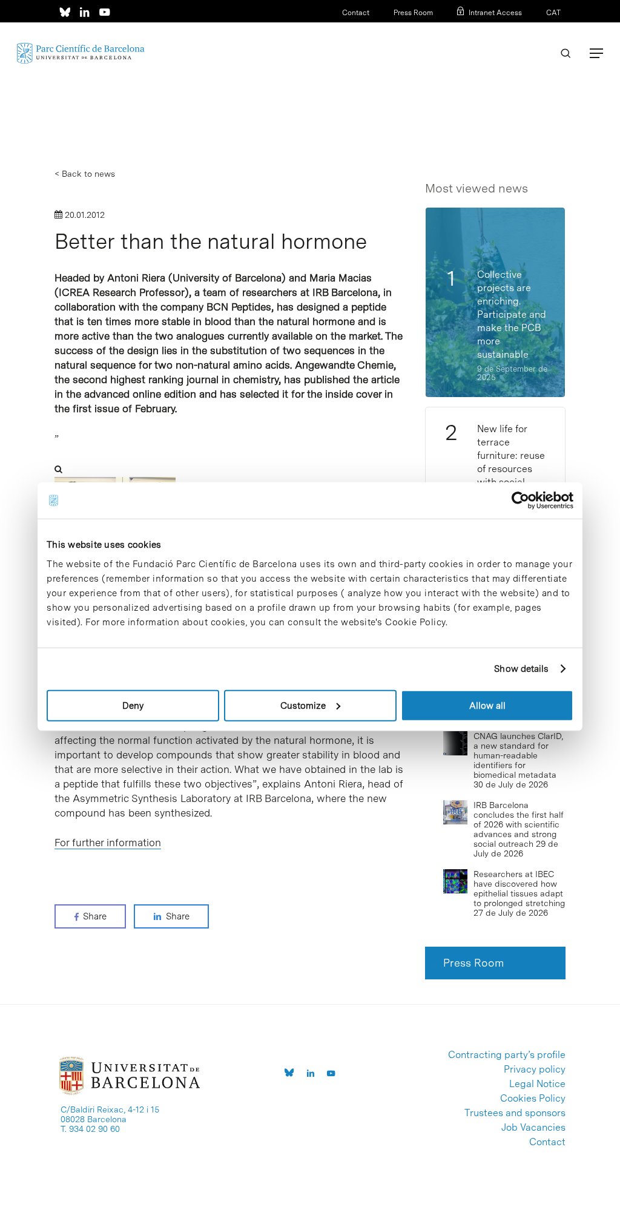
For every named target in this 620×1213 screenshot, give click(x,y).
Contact (355, 12)
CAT (553, 12)
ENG (553, 28)
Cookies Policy (533, 1098)
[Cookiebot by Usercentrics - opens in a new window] (520, 500)
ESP (533, 28)
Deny (132, 705)
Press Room (413, 12)
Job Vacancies (533, 1127)
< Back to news (84, 174)
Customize (303, 705)
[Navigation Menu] (596, 53)
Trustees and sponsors (515, 1113)
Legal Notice (537, 1084)
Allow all (487, 705)
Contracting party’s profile (507, 1055)
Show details (521, 668)
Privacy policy (535, 1069)
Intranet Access (495, 12)
